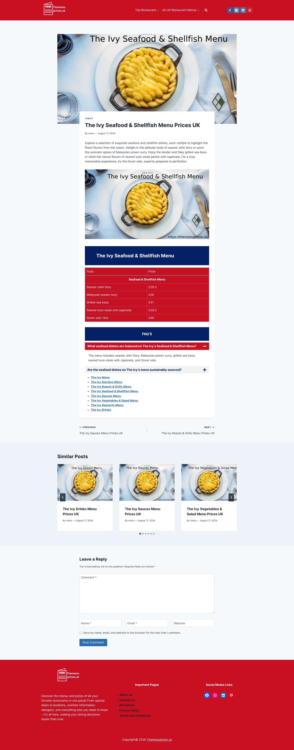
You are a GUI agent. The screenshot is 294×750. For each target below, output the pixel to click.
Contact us (127, 700)
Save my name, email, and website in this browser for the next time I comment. (132, 632)
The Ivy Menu (100, 377)
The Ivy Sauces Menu (106, 396)
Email (132, 623)
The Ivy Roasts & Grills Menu (111, 386)
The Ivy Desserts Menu (107, 405)
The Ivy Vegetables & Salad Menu (114, 400)
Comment (89, 577)
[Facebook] (230, 10)
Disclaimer (127, 705)
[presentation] (85, 482)
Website (179, 623)
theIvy (89, 118)
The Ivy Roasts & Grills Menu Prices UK (188, 430)
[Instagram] (236, 10)
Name (86, 623)
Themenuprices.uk (159, 739)
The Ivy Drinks (101, 409)
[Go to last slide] (63, 497)
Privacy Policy (129, 710)
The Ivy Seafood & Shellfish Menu (114, 391)
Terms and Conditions (135, 715)
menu (91, 133)
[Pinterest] (250, 10)
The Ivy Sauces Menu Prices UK (101, 430)
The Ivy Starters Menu (106, 382)
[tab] (140, 534)
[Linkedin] (243, 10)
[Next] (231, 497)
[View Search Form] (206, 10)
